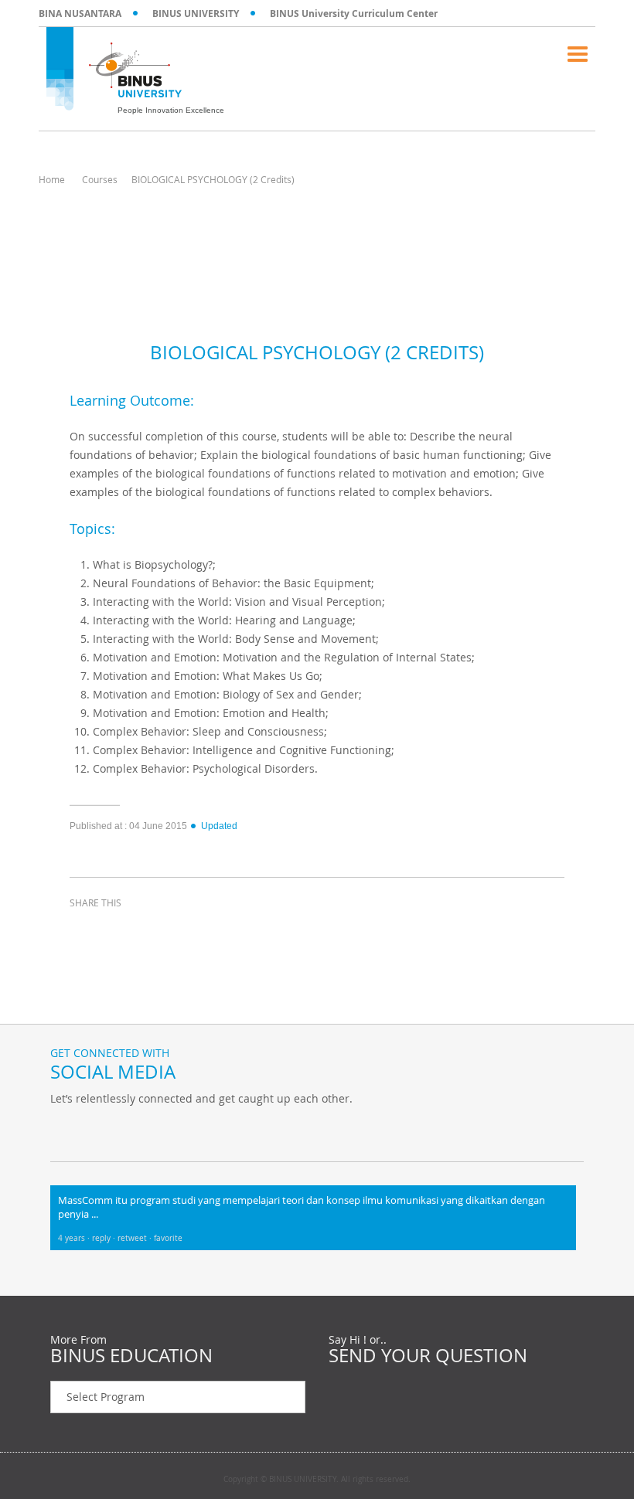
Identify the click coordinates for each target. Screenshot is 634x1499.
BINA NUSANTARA (80, 13)
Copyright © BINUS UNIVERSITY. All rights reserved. (317, 1480)
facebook (85, 931)
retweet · (136, 1238)
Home (52, 179)
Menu (578, 54)
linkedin (162, 931)
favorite (168, 1238)
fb (65, 1130)
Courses (100, 179)
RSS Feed (143, 1130)
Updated (219, 826)
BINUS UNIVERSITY (195, 13)
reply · (105, 1238)
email (201, 931)
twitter (123, 931)
